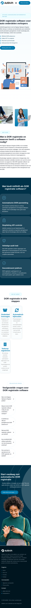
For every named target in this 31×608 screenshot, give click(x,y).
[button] (16, 3)
